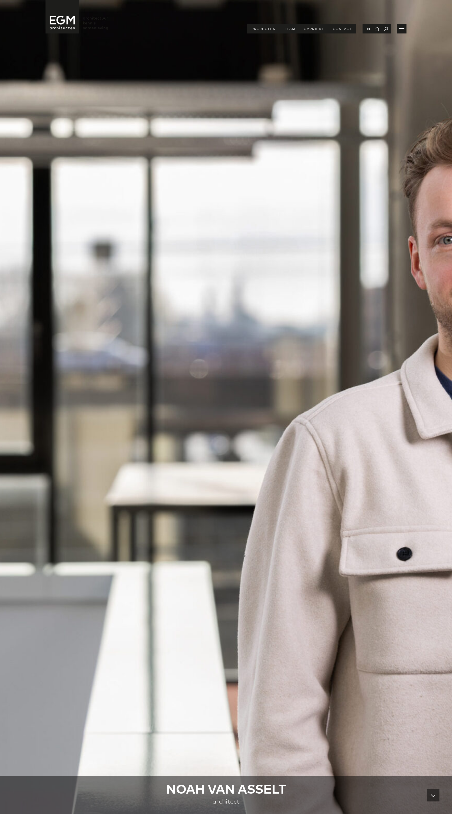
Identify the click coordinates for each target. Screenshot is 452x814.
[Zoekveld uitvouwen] (386, 28)
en (367, 28)
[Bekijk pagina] (376, 28)
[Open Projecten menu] (401, 28)
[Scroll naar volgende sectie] (433, 795)
